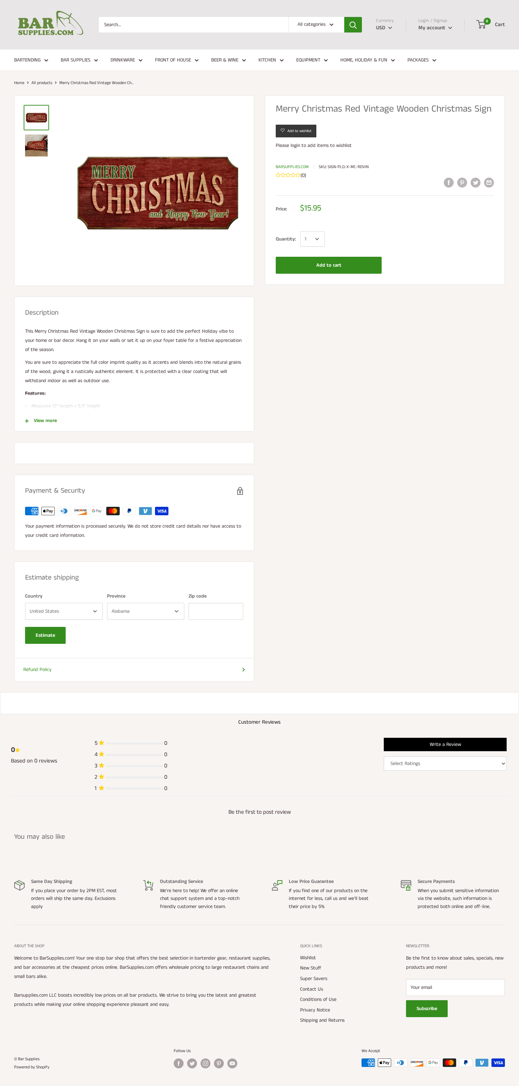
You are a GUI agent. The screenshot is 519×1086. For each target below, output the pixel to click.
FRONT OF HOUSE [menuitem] (173, 60)
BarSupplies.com (292, 167)
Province (116, 596)
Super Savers (313, 978)
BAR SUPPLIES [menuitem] (75, 60)
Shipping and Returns (322, 1020)
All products (41, 83)
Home (19, 83)
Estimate (45, 635)
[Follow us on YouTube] (232, 1063)
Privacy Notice (315, 1010)
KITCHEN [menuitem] (267, 60)
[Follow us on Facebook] (179, 1063)
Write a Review (445, 744)
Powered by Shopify (31, 1067)
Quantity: (286, 239)
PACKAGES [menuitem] (418, 60)
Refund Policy (37, 669)
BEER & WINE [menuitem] (224, 60)
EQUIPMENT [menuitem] (308, 60)
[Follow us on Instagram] (205, 1063)
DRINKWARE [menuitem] (123, 60)
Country (33, 596)
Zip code (198, 596)
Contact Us (311, 989)
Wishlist (308, 957)
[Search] (353, 24)
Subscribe (427, 1008)
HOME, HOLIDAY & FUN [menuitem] (363, 60)
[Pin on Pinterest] (462, 183)
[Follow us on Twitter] (192, 1063)
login (295, 145)
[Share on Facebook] (449, 183)
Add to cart (328, 265)
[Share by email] (489, 183)
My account (432, 27)
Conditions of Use (318, 999)
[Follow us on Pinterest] (219, 1063)
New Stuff (310, 968)
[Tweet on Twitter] (476, 183)
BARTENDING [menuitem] (27, 60)
